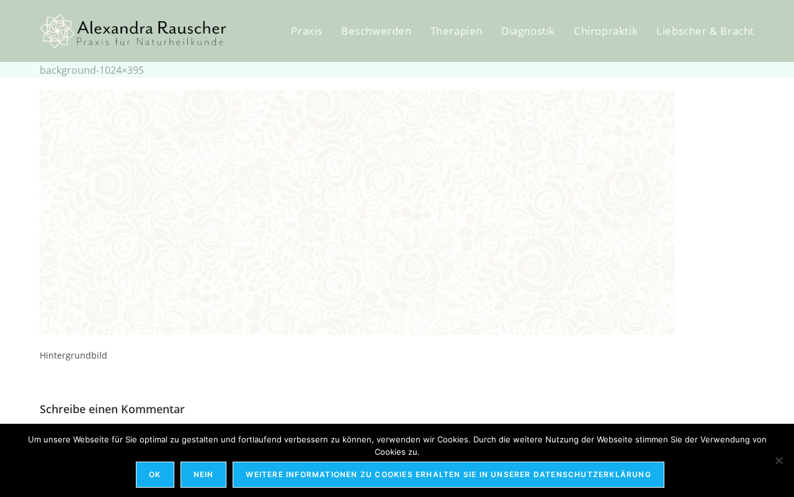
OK (155, 474)
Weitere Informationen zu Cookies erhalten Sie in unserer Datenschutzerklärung (448, 474)
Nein (204, 474)
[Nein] (778, 460)
